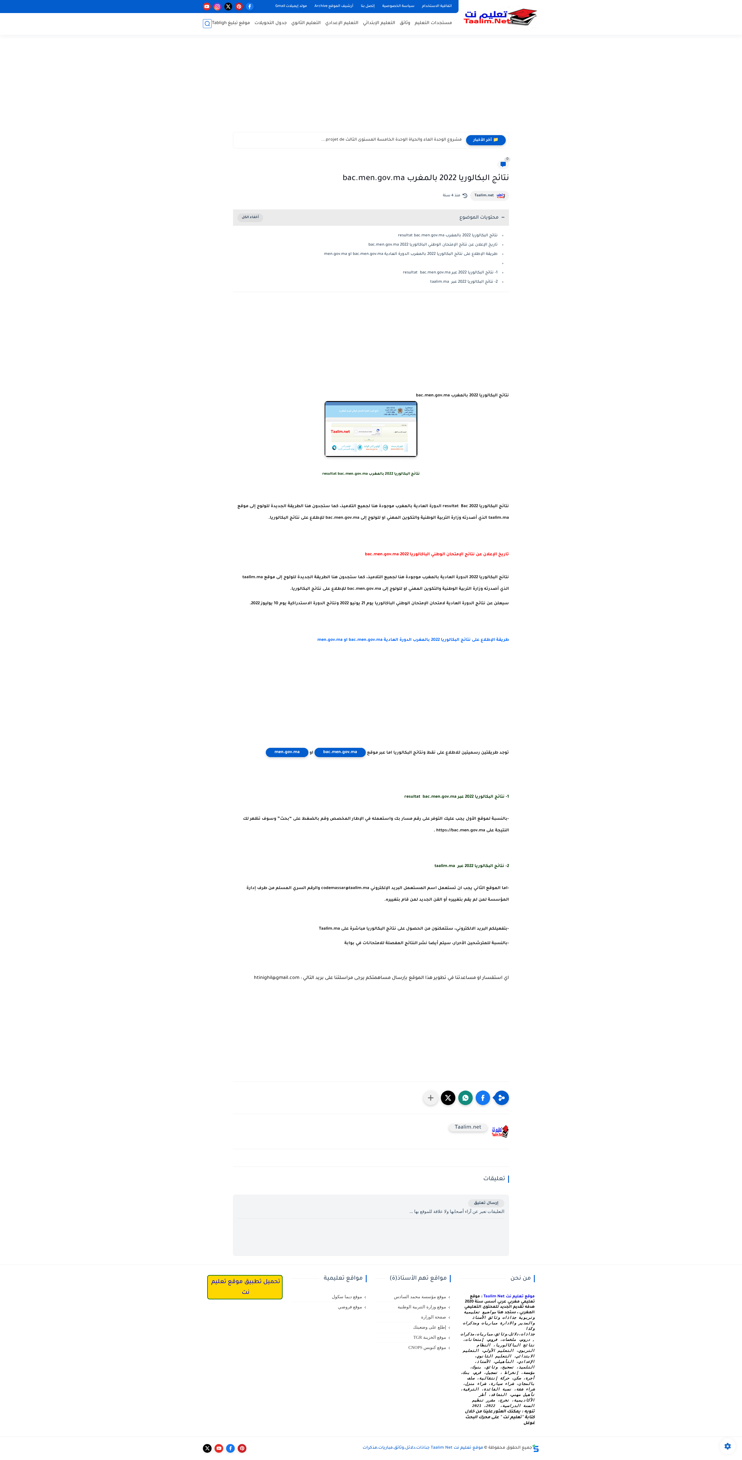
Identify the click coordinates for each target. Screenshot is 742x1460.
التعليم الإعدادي (342, 23)
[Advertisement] (371, 87)
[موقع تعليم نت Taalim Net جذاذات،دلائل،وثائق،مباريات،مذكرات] (500, 17)
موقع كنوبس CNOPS (427, 1347)
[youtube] (207, 6)
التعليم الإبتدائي (379, 23)
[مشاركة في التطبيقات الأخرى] (430, 1098)
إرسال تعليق (486, 1203)
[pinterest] (239, 6)
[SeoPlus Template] (535, 1448)
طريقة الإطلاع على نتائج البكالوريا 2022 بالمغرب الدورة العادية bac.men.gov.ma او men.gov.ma (411, 254)
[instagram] (217, 6)
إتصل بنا (368, 6)
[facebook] (250, 6)
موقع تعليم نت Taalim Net (509, 1296)
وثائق (405, 23)
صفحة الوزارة (433, 1317)
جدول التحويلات (270, 23)
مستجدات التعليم (433, 23)
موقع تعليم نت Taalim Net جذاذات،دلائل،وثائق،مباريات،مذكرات (423, 1448)
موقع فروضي (350, 1307)
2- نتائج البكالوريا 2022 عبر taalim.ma (464, 282)
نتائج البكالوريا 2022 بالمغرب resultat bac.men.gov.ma (448, 235)
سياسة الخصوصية (398, 6)
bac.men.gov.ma (340, 752)
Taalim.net (484, 196)
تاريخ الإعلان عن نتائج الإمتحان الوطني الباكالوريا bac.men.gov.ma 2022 (433, 245)
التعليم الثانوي (306, 23)
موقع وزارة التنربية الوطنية (422, 1307)
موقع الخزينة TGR (429, 1337)
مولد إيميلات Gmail (291, 6)
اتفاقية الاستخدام (437, 6)
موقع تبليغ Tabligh (231, 23)
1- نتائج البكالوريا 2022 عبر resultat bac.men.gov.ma (450, 273)
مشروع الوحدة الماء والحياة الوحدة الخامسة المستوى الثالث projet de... (391, 140)
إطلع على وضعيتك (429, 1327)
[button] (483, 1098)
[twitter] (228, 6)
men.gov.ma (287, 752)
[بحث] (207, 23)
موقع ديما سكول (347, 1296)
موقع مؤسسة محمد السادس (420, 1296)
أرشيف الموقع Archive (333, 6)
